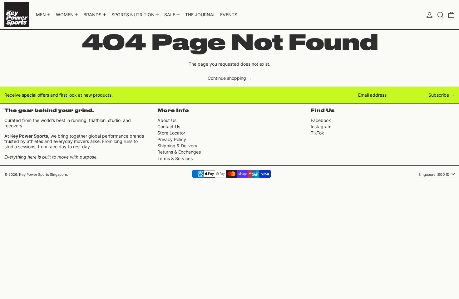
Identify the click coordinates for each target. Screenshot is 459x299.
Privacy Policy (171, 139)
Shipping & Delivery (177, 145)
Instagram (321, 126)
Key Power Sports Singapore (43, 174)
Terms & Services (175, 158)
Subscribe (438, 95)
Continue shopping (227, 78)
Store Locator (171, 132)
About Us (166, 120)
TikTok (317, 132)
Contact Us (168, 126)
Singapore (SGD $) (434, 174)
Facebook (321, 120)
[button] (440, 14)
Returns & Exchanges (179, 152)
